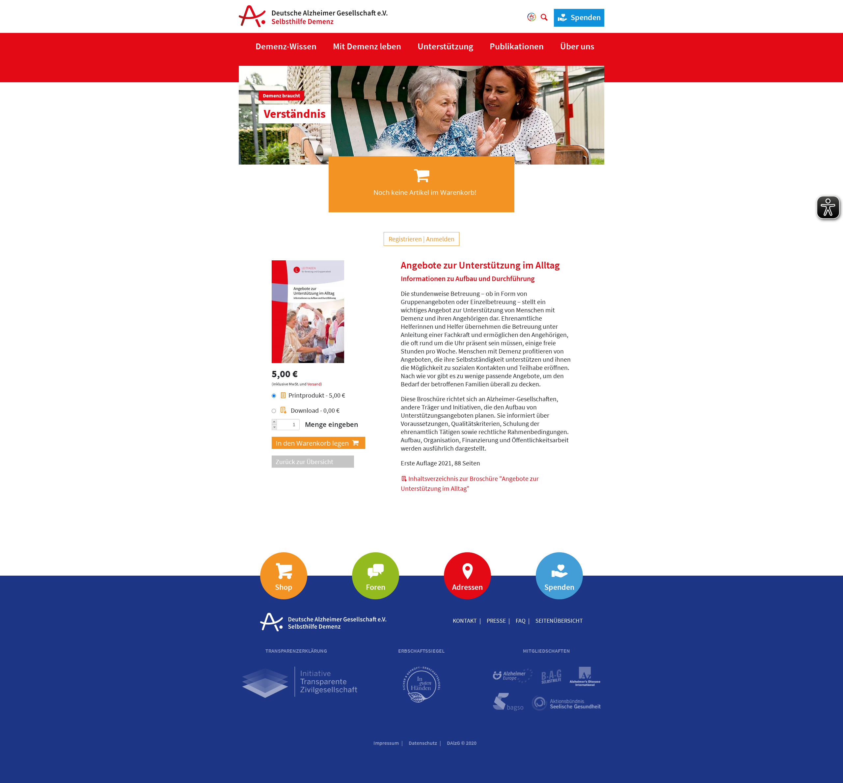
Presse (496, 620)
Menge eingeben (331, 424)
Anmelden (440, 239)
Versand (314, 383)
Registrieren (405, 239)
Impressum (386, 743)
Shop (283, 587)
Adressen (467, 587)
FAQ (521, 620)
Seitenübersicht (559, 620)
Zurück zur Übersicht (304, 461)
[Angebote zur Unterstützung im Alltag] (308, 310)
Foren (375, 587)
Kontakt (465, 620)
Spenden (586, 17)
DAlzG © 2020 (461, 743)
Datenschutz (423, 743)
